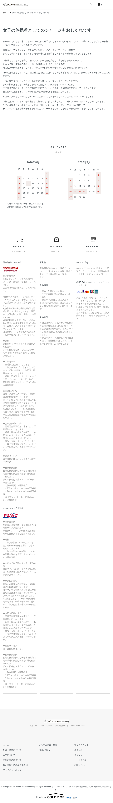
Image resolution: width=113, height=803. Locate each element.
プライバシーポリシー (13, 769)
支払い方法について (12, 759)
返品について (9, 754)
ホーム (5, 12)
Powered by (41, 797)
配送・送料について (12, 749)
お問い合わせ (80, 764)
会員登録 (78, 749)
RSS (41, 749)
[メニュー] (108, 4)
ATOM (47, 749)
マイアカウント (81, 744)
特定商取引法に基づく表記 (15, 764)
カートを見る (80, 759)
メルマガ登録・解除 (48, 744)
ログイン (78, 754)
